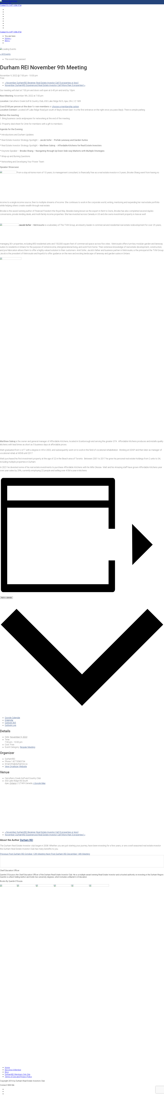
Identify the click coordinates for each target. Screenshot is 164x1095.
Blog (7, 14)
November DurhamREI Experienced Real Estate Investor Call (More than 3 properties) (45, 85)
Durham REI (26, 839)
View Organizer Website (16, 766)
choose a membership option (65, 106)
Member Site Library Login (16, 28)
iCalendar (9, 720)
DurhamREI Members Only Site (17, 1074)
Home (7, 9)
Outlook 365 (10, 722)
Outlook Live (10, 725)
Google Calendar (12, 717)
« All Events (5, 54)
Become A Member (13, 19)
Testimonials (10, 23)
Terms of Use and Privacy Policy (18, 1077)
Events (7, 12)
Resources (9, 21)
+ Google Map (39, 783)
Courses (8, 25)
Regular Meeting (27, 747)
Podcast (8, 16)
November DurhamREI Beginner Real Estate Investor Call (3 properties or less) (42, 82)
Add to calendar (6, 598)
